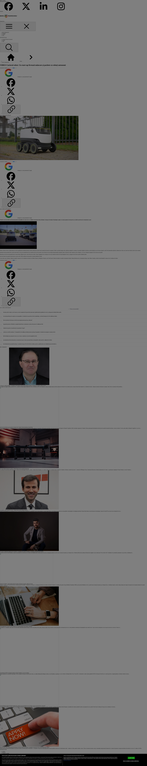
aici (38, 761)
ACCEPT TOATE (131, 757)
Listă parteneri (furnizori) (67, 760)
